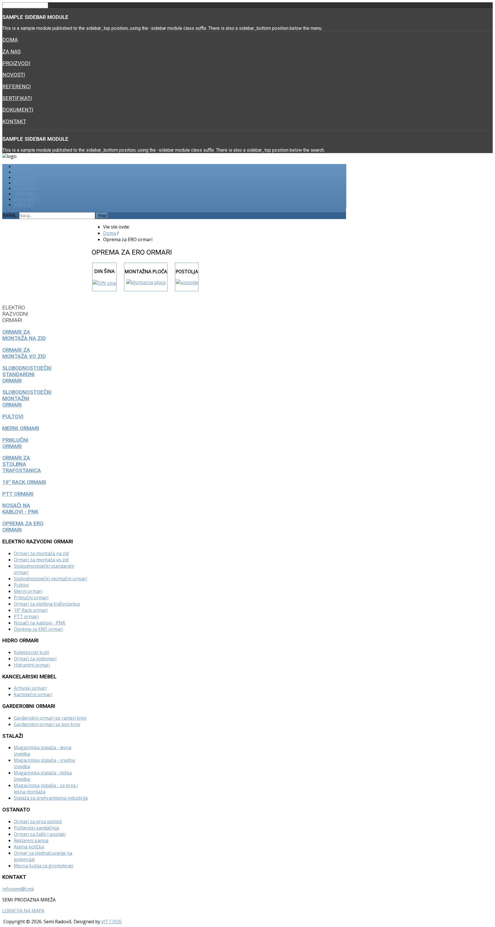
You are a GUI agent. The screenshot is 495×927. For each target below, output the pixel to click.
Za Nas (11, 51)
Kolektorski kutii (31, 652)
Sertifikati (17, 98)
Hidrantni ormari (32, 665)
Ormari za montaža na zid (41, 553)
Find (102, 216)
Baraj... (10, 215)
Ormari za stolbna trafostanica (47, 604)
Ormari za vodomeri (35, 658)
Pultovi (21, 585)
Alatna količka (29, 847)
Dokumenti (17, 110)
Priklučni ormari (31, 597)
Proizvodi (16, 63)
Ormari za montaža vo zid (41, 560)
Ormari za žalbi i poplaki (40, 834)
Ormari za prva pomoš (38, 821)
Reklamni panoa (31, 840)
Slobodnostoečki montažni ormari (50, 578)
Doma (10, 40)
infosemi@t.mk (18, 889)
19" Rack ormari (31, 610)
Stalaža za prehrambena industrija (51, 798)
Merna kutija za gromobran (43, 865)
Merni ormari (28, 591)
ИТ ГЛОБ (111, 921)
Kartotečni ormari (33, 694)
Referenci (16, 86)
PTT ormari (26, 616)
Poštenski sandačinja (36, 828)
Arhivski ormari (30, 688)
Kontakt (14, 121)
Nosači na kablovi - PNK (39, 623)
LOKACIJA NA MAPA (23, 911)
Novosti (13, 75)
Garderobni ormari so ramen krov (50, 718)
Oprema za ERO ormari (38, 629)
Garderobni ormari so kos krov (47, 724)
